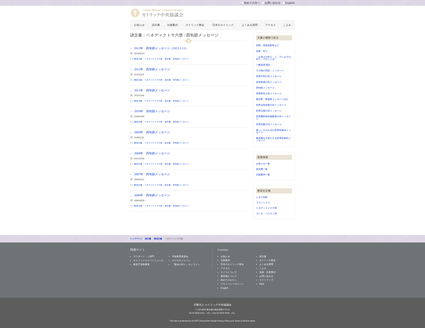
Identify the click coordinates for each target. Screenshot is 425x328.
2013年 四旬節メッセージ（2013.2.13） (161, 48)
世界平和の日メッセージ (269, 76)
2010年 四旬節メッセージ (152, 111)
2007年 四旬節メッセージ (152, 174)
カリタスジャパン (181, 260)
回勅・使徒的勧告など (267, 45)
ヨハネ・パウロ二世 (266, 213)
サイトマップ (266, 280)
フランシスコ (263, 202)
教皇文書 (138, 59)
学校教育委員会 (180, 256)
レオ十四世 (262, 197)
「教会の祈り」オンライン (186, 264)
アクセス (270, 25)
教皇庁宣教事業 (141, 264)
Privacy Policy (223, 321)
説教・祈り (262, 51)
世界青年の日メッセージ (269, 93)
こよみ (287, 25)
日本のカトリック (223, 25)
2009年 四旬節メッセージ (152, 132)
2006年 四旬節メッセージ (152, 195)
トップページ (136, 239)
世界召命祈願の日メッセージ (271, 105)
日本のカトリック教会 (232, 264)
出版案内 (172, 25)
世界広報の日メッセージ (269, 111)
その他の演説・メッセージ (270, 70)
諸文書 (156, 25)
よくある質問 (250, 25)
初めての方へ (252, 2)
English (290, 2)
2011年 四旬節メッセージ (152, 90)
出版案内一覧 (263, 174)
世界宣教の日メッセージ (269, 124)
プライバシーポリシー (232, 284)
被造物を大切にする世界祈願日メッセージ (273, 139)
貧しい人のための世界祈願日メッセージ (273, 131)
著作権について (229, 276)
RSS (261, 284)
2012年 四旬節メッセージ (152, 69)
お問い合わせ (273, 2)
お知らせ (139, 25)
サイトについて (229, 272)
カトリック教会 (195, 25)
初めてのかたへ (229, 280)
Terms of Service (242, 321)
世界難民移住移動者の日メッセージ (273, 117)
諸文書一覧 (262, 169)
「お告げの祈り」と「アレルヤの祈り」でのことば (273, 58)
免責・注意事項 (267, 272)
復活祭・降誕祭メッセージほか (272, 99)
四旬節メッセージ (181, 59)
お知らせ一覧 (263, 163)
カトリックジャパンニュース (148, 260)
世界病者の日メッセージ (269, 82)
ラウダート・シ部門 (143, 256)
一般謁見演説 (263, 65)
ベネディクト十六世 (153, 59)
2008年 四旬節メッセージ (152, 153)
